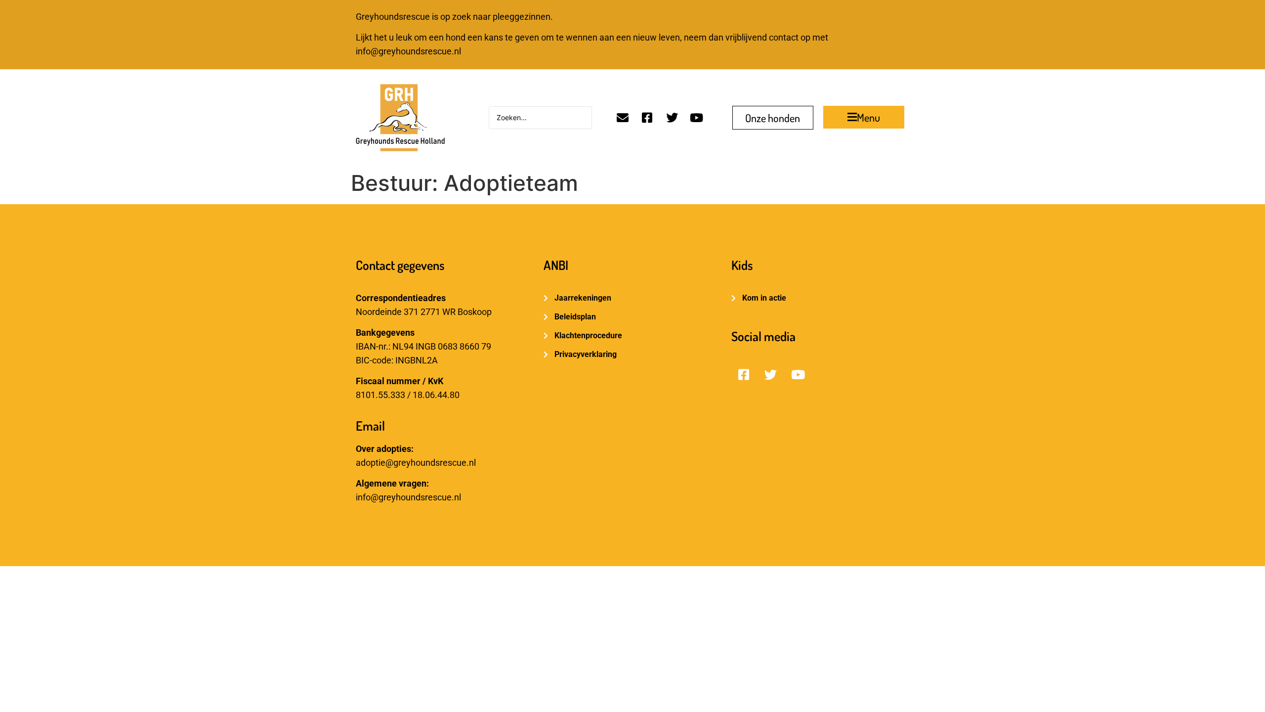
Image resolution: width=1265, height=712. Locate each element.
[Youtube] (697, 118)
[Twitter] (672, 118)
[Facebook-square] (647, 118)
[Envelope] (623, 118)
